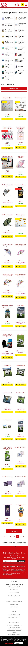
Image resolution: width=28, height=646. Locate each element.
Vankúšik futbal (7, 365)
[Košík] (22, 4)
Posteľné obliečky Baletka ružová (20, 128)
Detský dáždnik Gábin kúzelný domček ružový (20, 245)
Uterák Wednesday (7, 504)
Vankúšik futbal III (7, 392)
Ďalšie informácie (9, 643)
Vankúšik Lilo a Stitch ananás (21, 504)
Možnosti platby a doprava (14, 625)
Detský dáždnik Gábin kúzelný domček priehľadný (20, 276)
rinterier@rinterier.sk (9, 1)
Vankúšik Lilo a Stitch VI (20, 476)
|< (4, 536)
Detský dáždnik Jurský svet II (7, 215)
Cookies (14, 632)
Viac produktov (14, 531)
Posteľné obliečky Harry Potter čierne (20, 185)
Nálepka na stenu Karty (7, 156)
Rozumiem (18, 643)
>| (15, 539)
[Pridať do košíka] (7, 119)
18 (10, 536)
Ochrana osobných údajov (14, 630)
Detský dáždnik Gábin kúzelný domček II (7, 275)
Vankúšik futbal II (21, 365)
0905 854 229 (20, 1)
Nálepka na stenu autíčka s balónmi (7, 98)
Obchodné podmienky (14, 628)
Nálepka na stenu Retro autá (20, 98)
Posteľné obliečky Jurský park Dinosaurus (7, 306)
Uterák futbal (20, 420)
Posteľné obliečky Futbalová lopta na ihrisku (7, 448)
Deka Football (20, 305)
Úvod (2, 9)
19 (14, 536)
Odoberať (21, 561)
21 (20, 536)
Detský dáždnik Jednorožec (20, 157)
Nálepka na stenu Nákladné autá (20, 215)
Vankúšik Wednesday (7, 476)
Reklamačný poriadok (14, 634)
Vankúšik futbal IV (20, 392)
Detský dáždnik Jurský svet (7, 185)
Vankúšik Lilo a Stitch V (20, 447)
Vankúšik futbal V (7, 420)
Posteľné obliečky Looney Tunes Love (7, 128)
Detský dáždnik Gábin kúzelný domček (7, 245)
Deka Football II (20, 334)
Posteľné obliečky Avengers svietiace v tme (7, 335)
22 (24, 536)
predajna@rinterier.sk (14, 617)
